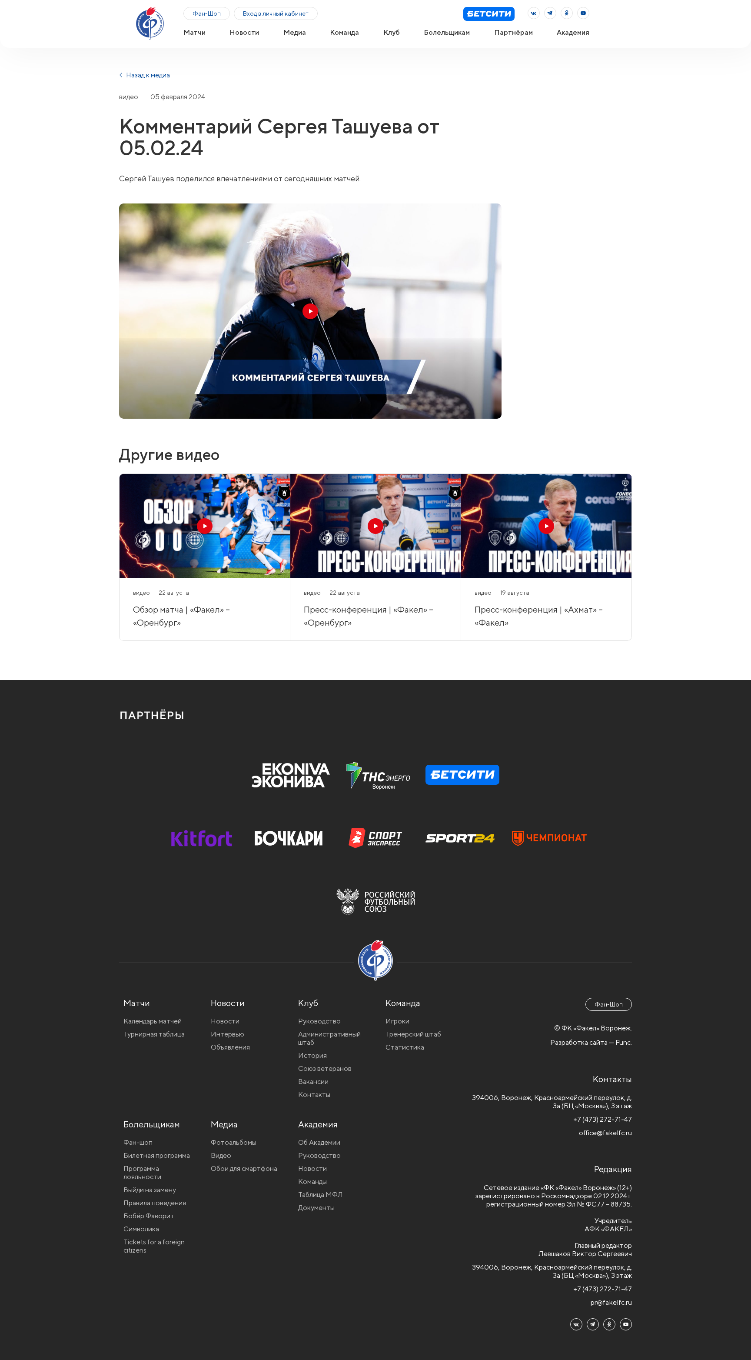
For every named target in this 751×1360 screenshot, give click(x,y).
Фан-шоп (138, 1142)
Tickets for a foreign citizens (154, 1246)
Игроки (397, 1021)
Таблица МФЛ (320, 1194)
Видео (221, 1155)
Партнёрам (513, 32)
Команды (312, 1181)
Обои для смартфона (244, 1168)
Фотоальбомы (233, 1142)
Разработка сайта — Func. (591, 1042)
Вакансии (313, 1081)
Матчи (194, 32)
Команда (344, 32)
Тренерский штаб (413, 1034)
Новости (244, 32)
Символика (141, 1229)
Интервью (227, 1034)
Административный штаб (329, 1038)
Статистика (404, 1047)
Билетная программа (156, 1155)
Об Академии (319, 1142)
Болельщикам (447, 32)
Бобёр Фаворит (148, 1216)
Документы (316, 1207)
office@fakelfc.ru (605, 1133)
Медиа (294, 32)
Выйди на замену (149, 1190)
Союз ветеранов (325, 1068)
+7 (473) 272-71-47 (602, 1119)
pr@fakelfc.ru (611, 1302)
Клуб (391, 32)
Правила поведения (154, 1203)
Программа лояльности (142, 1172)
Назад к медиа (147, 75)
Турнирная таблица (154, 1034)
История (312, 1055)
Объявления (230, 1047)
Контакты (314, 1094)
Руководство (319, 1021)
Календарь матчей (152, 1021)
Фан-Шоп (207, 13)
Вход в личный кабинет (276, 13)
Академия (573, 32)
